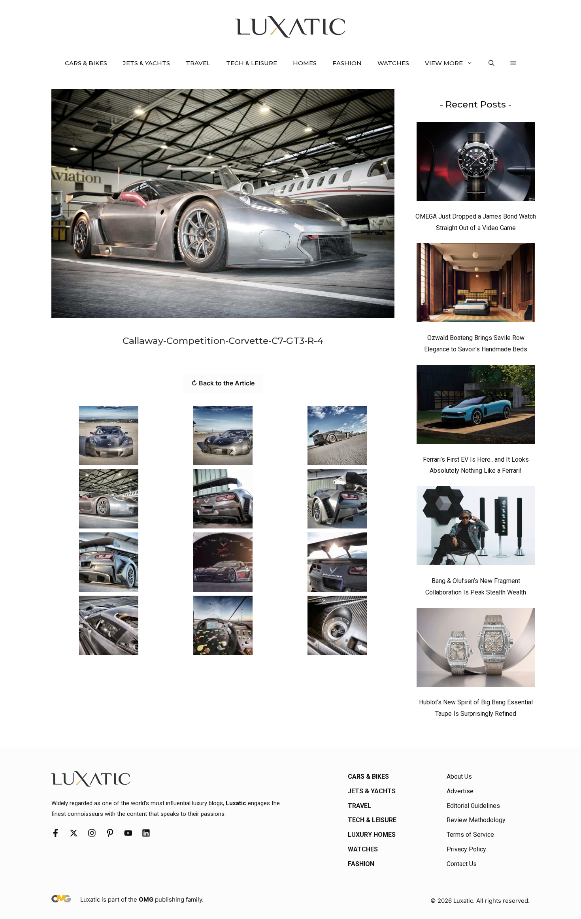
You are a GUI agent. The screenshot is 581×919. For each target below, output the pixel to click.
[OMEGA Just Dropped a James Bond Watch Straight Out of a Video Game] (476, 163)
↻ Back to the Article (223, 383)
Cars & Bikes (86, 63)
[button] (491, 63)
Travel (198, 63)
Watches (393, 63)
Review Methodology (476, 820)
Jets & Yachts (146, 63)
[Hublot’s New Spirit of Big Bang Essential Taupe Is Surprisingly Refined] (476, 649)
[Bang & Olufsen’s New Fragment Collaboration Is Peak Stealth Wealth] (476, 527)
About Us (459, 776)
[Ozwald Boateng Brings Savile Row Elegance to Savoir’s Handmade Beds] (476, 284)
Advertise (460, 791)
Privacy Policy (466, 849)
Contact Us (462, 864)
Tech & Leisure (251, 63)
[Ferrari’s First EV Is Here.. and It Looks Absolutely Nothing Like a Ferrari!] (476, 406)
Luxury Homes (372, 834)
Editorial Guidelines (473, 806)
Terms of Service (470, 834)
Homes (305, 63)
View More (444, 63)
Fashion (347, 63)
